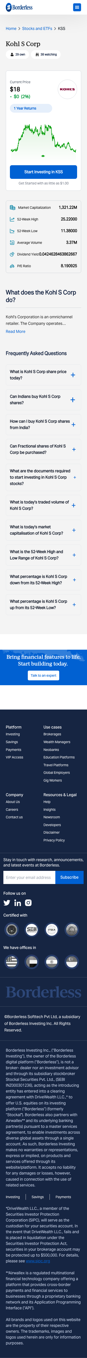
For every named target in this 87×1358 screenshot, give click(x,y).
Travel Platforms (56, 765)
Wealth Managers (57, 742)
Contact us (14, 817)
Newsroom (52, 817)
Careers (12, 809)
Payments (13, 749)
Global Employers (57, 772)
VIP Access (14, 757)
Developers (52, 825)
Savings (12, 742)
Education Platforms (59, 757)
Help (47, 802)
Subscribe (69, 877)
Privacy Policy (54, 840)
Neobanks (51, 749)
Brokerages (52, 734)
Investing (13, 734)
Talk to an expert (43, 675)
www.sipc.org (38, 1261)
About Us (13, 802)
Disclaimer (52, 832)
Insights (50, 809)
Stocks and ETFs (37, 28)
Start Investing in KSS (43, 171)
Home (11, 28)
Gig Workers (53, 780)
